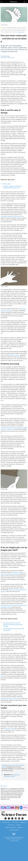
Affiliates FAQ (21, 32)
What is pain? (7, 184)
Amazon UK (16, 774)
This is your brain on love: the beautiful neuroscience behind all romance (12, 624)
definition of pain (14, 355)
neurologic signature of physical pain (11, 216)
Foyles (13, 776)
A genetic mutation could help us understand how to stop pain (12, 186)
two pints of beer (10, 728)
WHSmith (6, 776)
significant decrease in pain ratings (11, 698)
